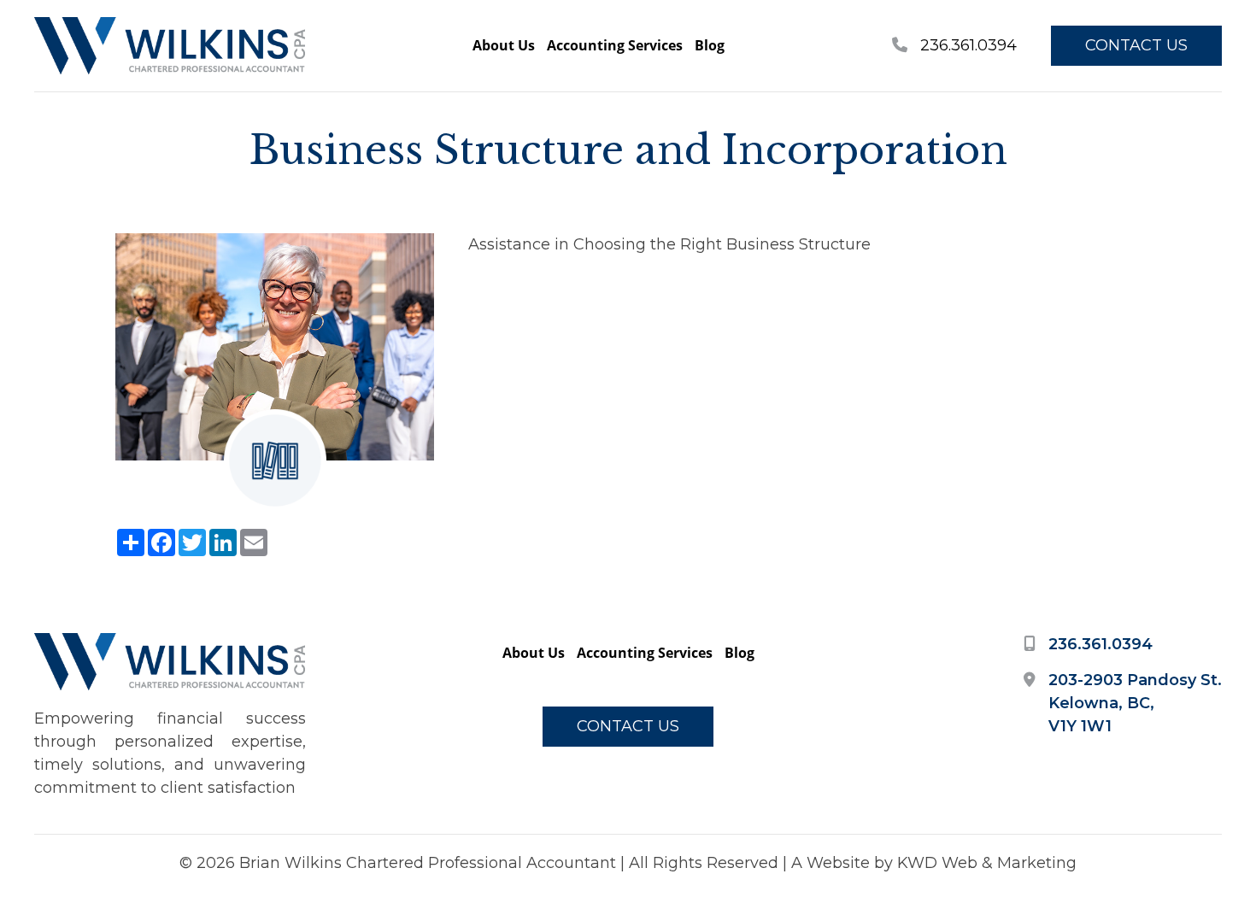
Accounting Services (615, 45)
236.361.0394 (966, 45)
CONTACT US (1136, 45)
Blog (710, 45)
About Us (503, 45)
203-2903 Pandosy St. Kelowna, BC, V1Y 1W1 (1135, 703)
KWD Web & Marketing (987, 862)
